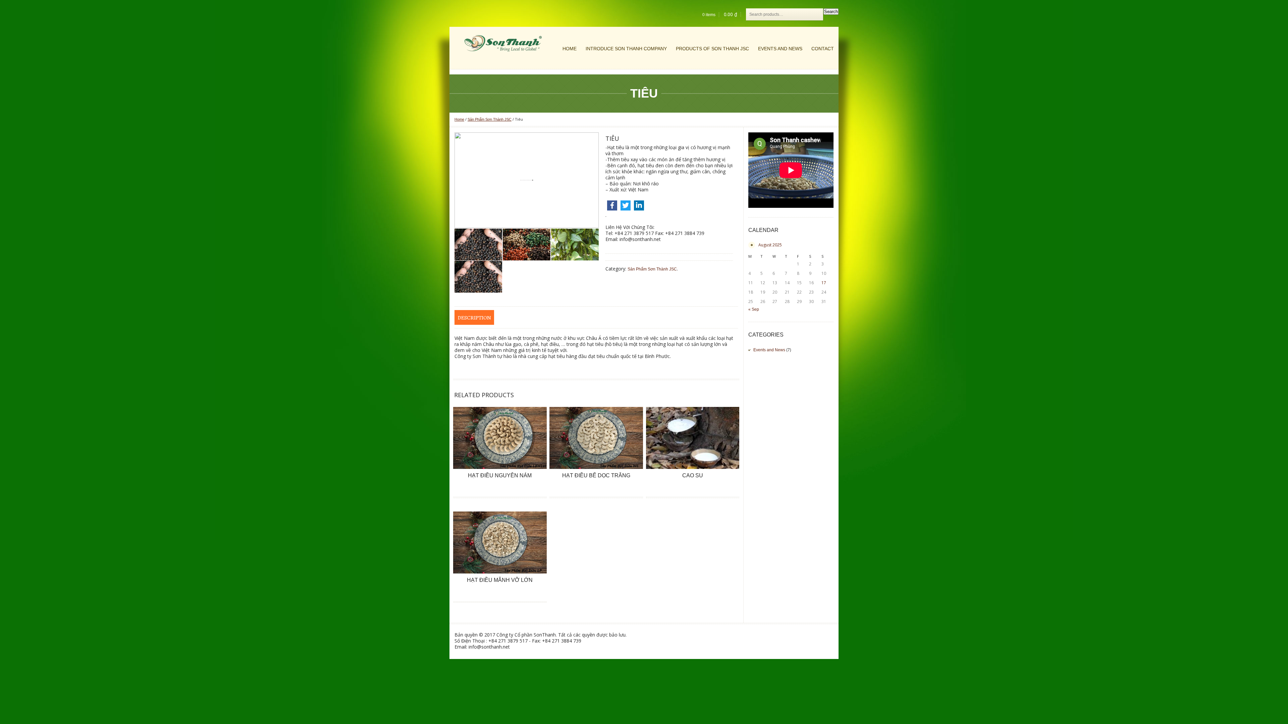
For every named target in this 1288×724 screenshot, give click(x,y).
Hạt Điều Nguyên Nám (500, 475)
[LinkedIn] (639, 205)
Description (474, 317)
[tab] (474, 317)
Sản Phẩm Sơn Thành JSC (490, 119)
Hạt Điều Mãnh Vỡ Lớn (500, 580)
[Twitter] (626, 205)
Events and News (769, 350)
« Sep (753, 309)
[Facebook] (612, 205)
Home (459, 119)
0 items (708, 14)
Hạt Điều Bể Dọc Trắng (596, 475)
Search (831, 11)
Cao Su (692, 475)
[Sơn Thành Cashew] (503, 43)
